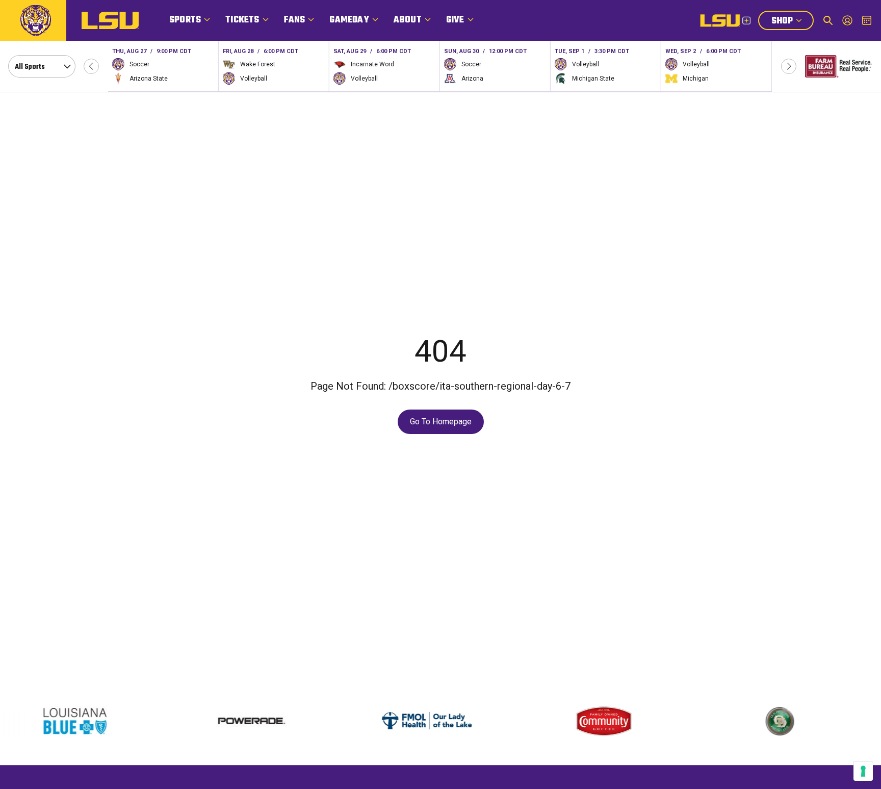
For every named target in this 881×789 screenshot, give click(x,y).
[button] (91, 66)
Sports (185, 20)
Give (455, 20)
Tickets (242, 20)
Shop (792, 22)
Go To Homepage (441, 421)
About (408, 20)
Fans (294, 20)
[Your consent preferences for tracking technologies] (863, 771)
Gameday (349, 20)
